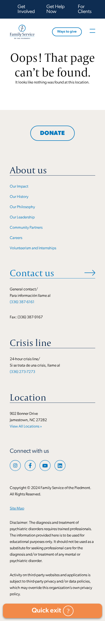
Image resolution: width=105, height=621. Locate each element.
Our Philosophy (22, 207)
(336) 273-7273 (22, 372)
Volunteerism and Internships (33, 248)
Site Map (17, 509)
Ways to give (67, 32)
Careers (16, 238)
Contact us (32, 272)
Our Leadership (22, 217)
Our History (19, 197)
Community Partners (26, 228)
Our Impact (19, 187)
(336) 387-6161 (22, 302)
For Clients (85, 9)
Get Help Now (55, 9)
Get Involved (26, 9)
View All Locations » (26, 427)
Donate (52, 133)
